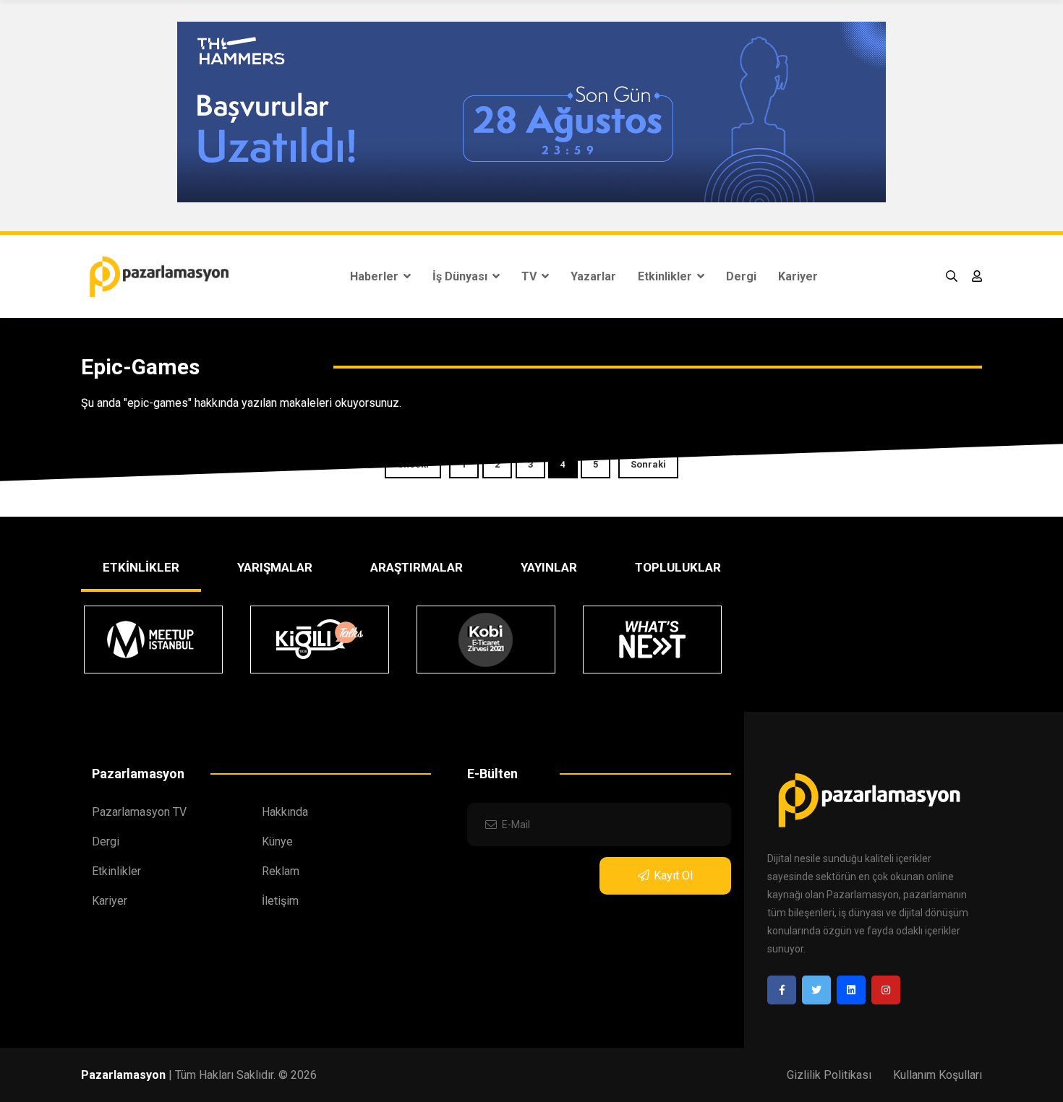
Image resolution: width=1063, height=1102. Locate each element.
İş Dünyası (461, 276)
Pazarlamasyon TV (139, 812)
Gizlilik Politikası (829, 1075)
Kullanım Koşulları (937, 1075)
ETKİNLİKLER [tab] (141, 567)
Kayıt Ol (673, 875)
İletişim (280, 901)
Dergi (741, 276)
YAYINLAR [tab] (549, 567)
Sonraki (648, 464)
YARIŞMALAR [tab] (274, 567)
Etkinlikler (666, 276)
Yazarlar (593, 276)
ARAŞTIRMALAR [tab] (416, 567)
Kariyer (798, 276)
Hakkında (285, 812)
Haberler (375, 276)
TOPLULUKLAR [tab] (678, 567)
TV (530, 276)
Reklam (280, 871)
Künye (277, 841)
